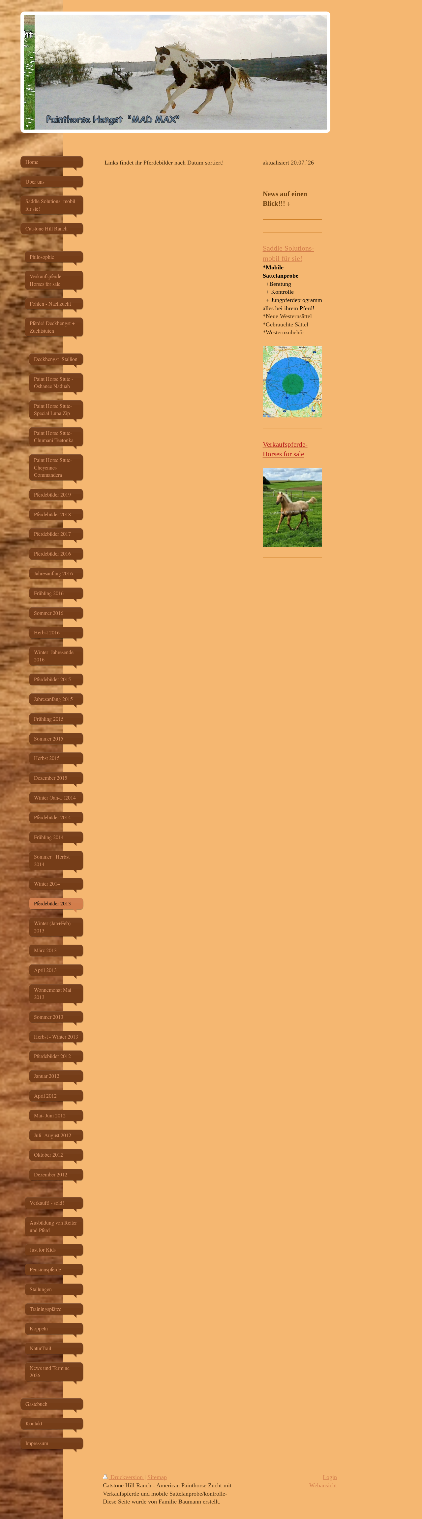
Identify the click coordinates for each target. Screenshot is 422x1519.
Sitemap (157, 1477)
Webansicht (323, 1485)
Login (330, 1477)
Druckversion (126, 1477)
